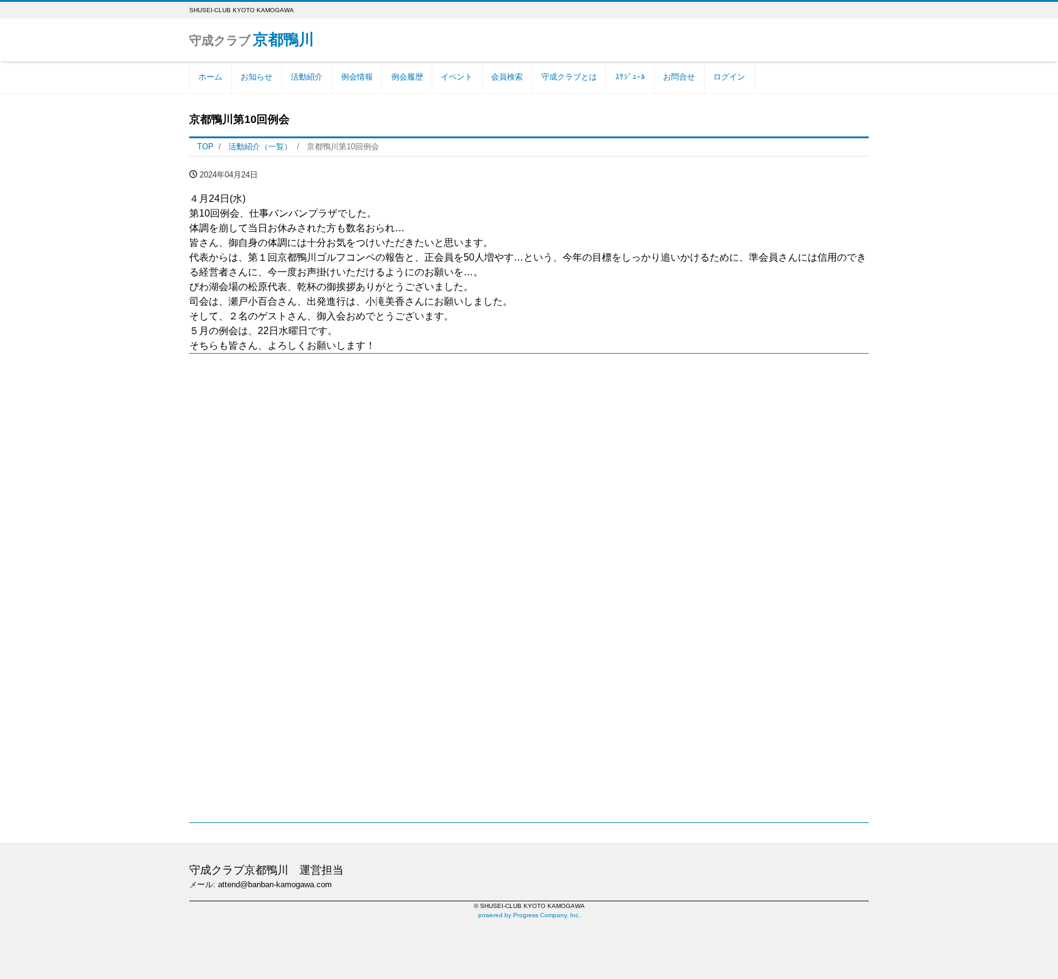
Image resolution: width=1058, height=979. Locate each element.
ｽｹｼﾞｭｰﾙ (630, 76)
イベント (457, 76)
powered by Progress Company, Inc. (529, 915)
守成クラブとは (569, 76)
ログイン (729, 76)
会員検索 (507, 76)
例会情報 (357, 76)
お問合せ (679, 76)
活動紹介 (307, 76)
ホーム (210, 76)
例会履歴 (407, 76)
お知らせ (256, 76)
